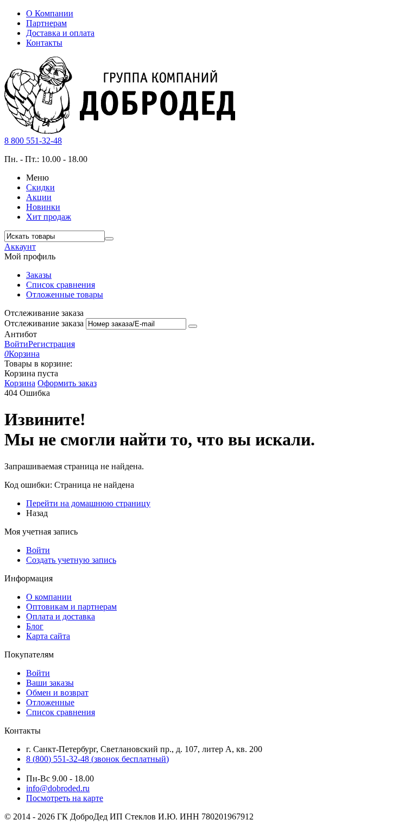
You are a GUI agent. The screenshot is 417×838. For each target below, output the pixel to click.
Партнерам (46, 23)
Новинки (43, 207)
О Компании (49, 13)
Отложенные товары (64, 294)
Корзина (19, 383)
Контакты (44, 42)
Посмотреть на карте (64, 798)
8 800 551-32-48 (33, 140)
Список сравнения (60, 284)
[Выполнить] (192, 326)
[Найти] (109, 238)
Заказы (39, 275)
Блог (34, 626)
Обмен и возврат (57, 692)
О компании (49, 596)
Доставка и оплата (60, 33)
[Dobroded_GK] (119, 130)
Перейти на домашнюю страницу (88, 503)
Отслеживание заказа (44, 323)
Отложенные (50, 702)
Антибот (20, 334)
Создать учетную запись (71, 559)
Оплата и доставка (60, 616)
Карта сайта (48, 636)
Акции (39, 197)
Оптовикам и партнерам (71, 606)
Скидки (40, 187)
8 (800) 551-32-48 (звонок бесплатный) (97, 758)
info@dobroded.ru (58, 788)
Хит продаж (48, 216)
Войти (16, 344)
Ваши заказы (50, 682)
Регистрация (51, 344)
